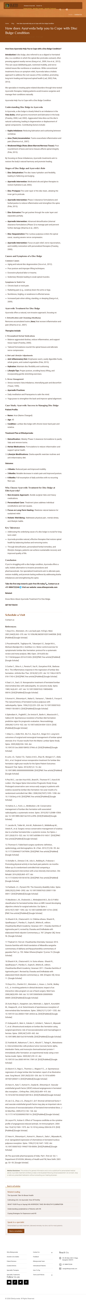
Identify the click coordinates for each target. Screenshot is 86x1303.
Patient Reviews (11, 1261)
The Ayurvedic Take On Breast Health (20, 1195)
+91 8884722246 (67, 1264)
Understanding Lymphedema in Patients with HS (24, 1209)
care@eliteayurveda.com (69, 1268)
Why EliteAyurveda (12, 1252)
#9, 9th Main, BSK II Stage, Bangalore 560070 (70, 1259)
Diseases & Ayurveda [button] (29, 5)
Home (70, 14)
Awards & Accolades (13, 1256)
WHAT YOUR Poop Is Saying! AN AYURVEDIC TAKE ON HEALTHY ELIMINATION (35, 1204)
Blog (12, 23)
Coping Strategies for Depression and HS (22, 1213)
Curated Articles (27, 8)
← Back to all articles (12, 1186)
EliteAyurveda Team (39, 1261)
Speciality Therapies (38, 8)
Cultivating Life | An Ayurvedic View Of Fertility (24, 1200)
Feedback (36, 1256)
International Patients (39, 1265)
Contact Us (78, 14)
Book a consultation (15, 1231)
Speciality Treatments (50, 8)
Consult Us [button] (39, 5)
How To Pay (36, 1270)
